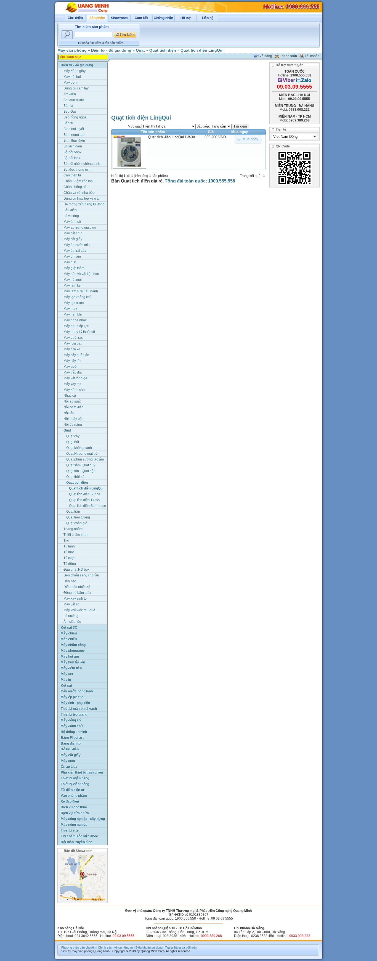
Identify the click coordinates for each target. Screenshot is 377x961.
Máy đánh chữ (72, 726)
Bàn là (68, 106)
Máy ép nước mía (76, 245)
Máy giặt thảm (73, 268)
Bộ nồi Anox (72, 152)
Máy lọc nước (73, 303)
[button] (248, 139)
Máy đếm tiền (71, 668)
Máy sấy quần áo (76, 355)
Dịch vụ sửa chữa (75, 813)
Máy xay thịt (72, 384)
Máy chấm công (73, 645)
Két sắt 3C (69, 627)
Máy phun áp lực (76, 326)
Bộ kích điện (72, 146)
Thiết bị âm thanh (76, 535)
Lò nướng (70, 616)
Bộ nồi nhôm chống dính (81, 164)
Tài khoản (312, 56)
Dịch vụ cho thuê (74, 807)
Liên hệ (207, 18)
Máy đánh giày (74, 71)
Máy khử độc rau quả (79, 610)
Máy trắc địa (72, 372)
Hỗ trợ (185, 18)
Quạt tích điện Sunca (84, 494)
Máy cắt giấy (72, 239)
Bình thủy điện (74, 140)
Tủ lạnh (69, 546)
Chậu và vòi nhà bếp (79, 193)
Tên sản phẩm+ (154, 132)
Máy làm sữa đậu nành (80, 291)
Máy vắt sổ (71, 604)
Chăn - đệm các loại (78, 181)
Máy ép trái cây (74, 251)
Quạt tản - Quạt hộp (80, 471)
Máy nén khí (72, 314)
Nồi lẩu (68, 413)
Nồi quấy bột (73, 419)
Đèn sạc (69, 581)
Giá (211, 132)
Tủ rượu (69, 558)
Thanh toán (288, 56)
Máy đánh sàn (74, 390)
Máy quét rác (73, 338)
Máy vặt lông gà (75, 378)
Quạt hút (72, 442)
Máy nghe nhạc (75, 320)
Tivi (66, 540)
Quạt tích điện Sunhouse (87, 506)
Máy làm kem (73, 285)
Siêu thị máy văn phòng (76, 951)
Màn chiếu (69, 639)
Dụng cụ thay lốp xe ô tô (81, 198)
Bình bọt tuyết (73, 129)
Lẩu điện (70, 210)
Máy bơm (70, 82)
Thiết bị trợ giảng (74, 714)
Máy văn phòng (72, 50)
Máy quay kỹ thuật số (79, 332)
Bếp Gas (69, 111)
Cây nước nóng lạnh (77, 691)
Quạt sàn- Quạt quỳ (80, 465)
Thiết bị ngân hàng (75, 778)
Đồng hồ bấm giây (77, 593)
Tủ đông (69, 564)
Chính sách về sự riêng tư (115, 947)
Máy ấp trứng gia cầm (79, 227)
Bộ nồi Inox (71, 158)
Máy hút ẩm (70, 656)
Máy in (66, 680)
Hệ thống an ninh (74, 732)
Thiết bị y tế (70, 830)
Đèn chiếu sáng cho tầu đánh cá (81, 575)
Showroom (119, 18)
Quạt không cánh (79, 448)
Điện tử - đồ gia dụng (111, 50)
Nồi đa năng (72, 425)
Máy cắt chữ (72, 233)
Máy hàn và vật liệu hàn (81, 274)
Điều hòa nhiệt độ (76, 587)
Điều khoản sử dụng (149, 947)
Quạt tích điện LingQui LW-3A (171, 137)
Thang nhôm (73, 529)
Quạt (140, 50)
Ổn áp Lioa (69, 767)
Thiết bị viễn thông (75, 784)
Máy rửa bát (72, 343)
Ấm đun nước (73, 100)
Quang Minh (101, 951)
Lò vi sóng (71, 216)
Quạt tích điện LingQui (202, 50)
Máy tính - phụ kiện (75, 703)
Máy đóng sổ (71, 720)
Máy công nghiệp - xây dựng (83, 819)
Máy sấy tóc (72, 361)
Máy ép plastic (72, 697)
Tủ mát (68, 552)
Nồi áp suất (72, 401)
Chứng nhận (163, 18)
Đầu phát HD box (76, 569)
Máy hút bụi (72, 77)
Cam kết (141, 18)
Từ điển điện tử (72, 790)
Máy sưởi (70, 367)
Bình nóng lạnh (74, 135)
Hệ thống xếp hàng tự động (84, 204)
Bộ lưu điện (70, 749)
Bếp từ (68, 123)
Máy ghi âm (72, 256)
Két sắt (66, 685)
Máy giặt (69, 262)
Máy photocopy (73, 651)
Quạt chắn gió (76, 523)
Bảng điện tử (71, 743)
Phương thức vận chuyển (78, 947)
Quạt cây (72, 436)
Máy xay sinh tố (75, 598)
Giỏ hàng (265, 56)
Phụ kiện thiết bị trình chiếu (82, 772)
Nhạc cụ (69, 396)
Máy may (70, 309)
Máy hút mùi (72, 280)
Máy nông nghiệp (74, 825)
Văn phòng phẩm (74, 796)
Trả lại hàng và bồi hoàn (181, 947)
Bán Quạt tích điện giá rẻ (137, 181)
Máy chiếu (69, 633)
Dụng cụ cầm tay (76, 88)
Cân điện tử (72, 175)
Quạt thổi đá (75, 477)
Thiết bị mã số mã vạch (79, 709)
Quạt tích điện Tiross (84, 500)
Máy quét (68, 761)
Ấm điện (69, 94)
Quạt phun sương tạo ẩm (85, 459)
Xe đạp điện (70, 801)
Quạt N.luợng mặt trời (82, 454)
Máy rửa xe (71, 349)
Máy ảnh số (72, 222)
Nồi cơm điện (73, 407)
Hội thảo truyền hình (76, 842)
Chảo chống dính (76, 187)
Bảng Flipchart (72, 738)
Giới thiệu (75, 18)
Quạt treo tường (78, 517)
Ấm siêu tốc (72, 622)
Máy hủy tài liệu (73, 662)
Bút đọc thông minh (77, 169)
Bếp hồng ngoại (75, 117)
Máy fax (67, 674)
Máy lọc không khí (77, 297)
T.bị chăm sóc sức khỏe (79, 836)
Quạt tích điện (162, 50)
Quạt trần (73, 511)
